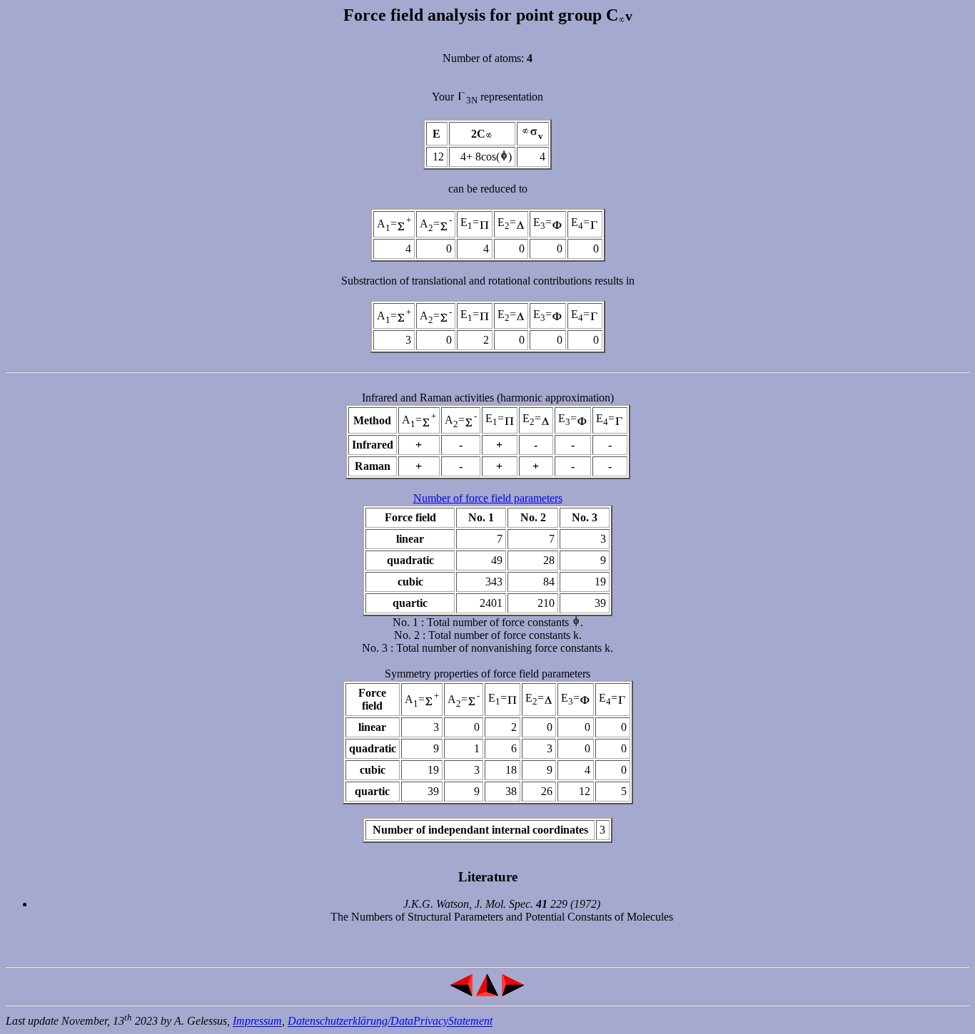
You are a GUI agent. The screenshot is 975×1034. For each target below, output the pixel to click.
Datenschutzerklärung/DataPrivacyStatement (390, 1021)
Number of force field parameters (487, 498)
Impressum (257, 1021)
